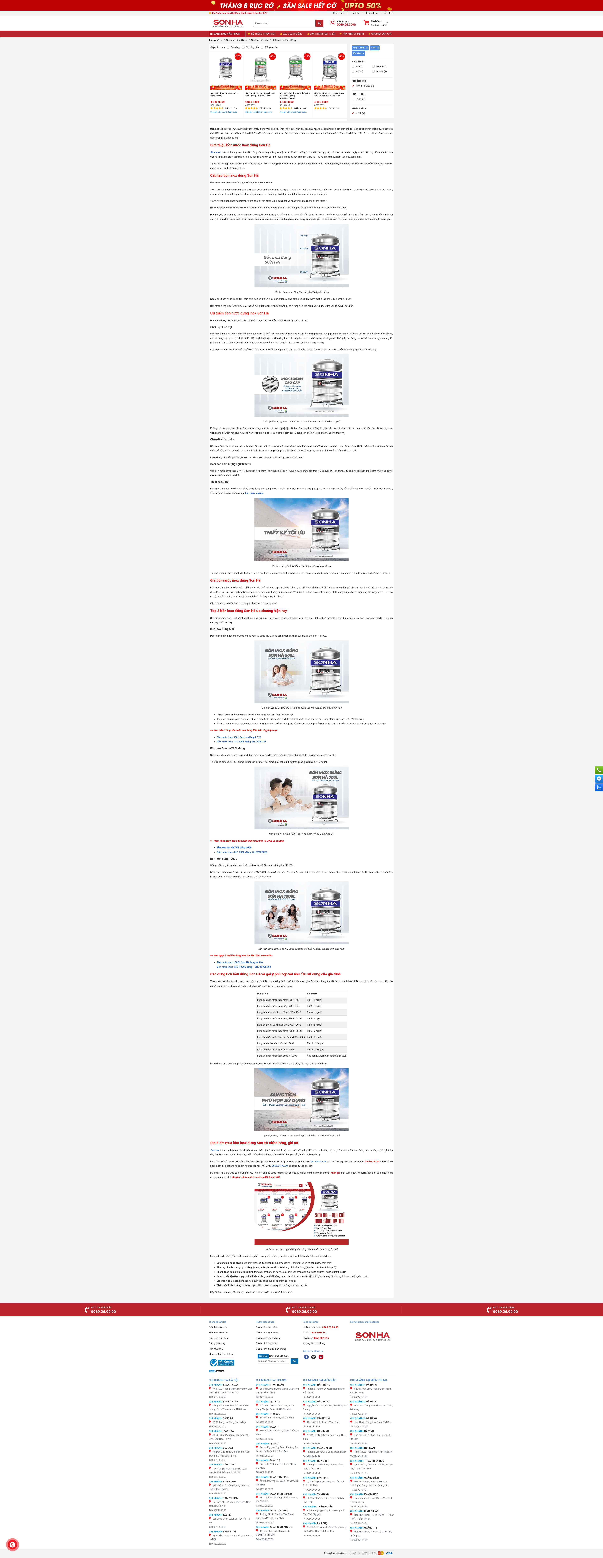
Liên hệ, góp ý (216, 1348)
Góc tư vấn (338, 13)
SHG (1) (359, 66)
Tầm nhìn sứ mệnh (218, 1332)
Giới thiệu (389, 13)
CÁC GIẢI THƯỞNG (292, 33)
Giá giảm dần (271, 47)
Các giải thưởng (217, 1343)
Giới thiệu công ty (218, 1327)
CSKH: (314, 1332)
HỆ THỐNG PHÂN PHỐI (263, 33)
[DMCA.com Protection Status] (231, 1371)
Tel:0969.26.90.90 (217, 1397)
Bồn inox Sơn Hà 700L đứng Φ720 (234, 847)
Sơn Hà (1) (381, 71)
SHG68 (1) (380, 66)
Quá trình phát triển (218, 1338)
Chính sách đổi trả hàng (268, 1338)
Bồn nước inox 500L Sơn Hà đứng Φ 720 (239, 737)
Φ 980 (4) (360, 113)
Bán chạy (235, 47)
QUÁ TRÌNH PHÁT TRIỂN (322, 33)
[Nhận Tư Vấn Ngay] (599, 770)
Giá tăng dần (252, 47)
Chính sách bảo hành (267, 1327)
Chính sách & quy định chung (271, 1348)
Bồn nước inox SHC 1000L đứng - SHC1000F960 (244, 966)
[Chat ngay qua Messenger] (599, 779)
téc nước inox (318, 1161)
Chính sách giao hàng (267, 1332)
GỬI (294, 1361)
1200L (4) (360, 99)
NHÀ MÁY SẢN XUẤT (382, 33)
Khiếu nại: (316, 1338)
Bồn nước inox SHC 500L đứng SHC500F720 (241, 741)
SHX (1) (359, 71)
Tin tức (355, 13)
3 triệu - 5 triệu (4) (364, 85)
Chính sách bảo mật (266, 1343)
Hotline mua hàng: (320, 1327)
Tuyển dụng (372, 13)
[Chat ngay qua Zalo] (599, 787)
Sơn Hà (215, 1150)
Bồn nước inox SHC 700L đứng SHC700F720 (242, 852)
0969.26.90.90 (280, 1165)
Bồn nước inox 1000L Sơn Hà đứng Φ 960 (240, 962)
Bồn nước (216, 152)
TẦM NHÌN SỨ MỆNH (353, 33)
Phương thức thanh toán (221, 1354)
